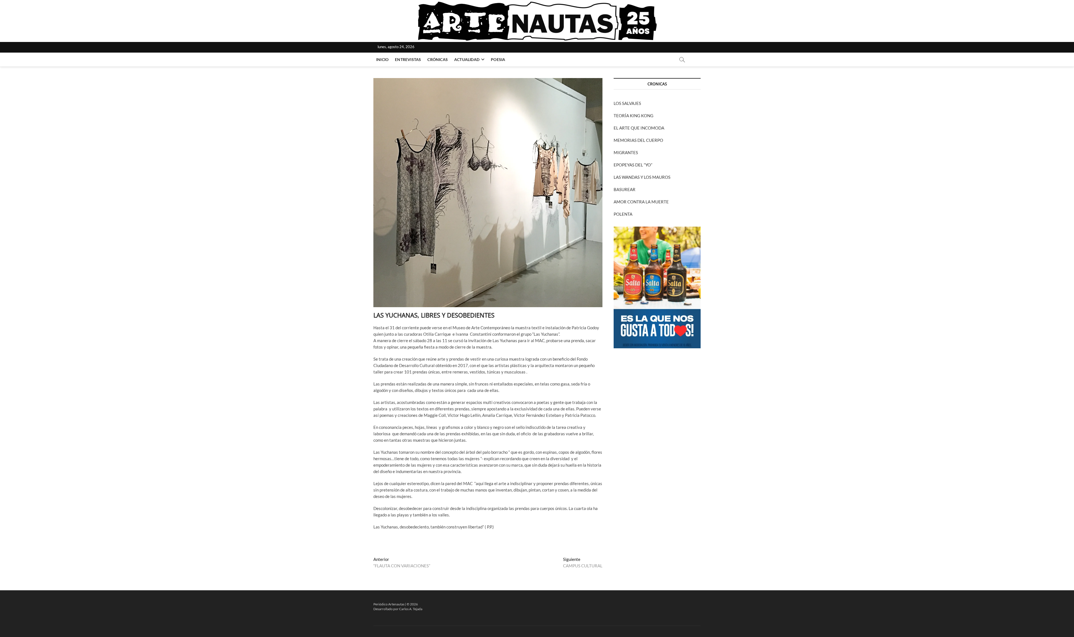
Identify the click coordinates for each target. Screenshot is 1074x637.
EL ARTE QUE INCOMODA (639, 127)
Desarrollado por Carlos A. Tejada (397, 609)
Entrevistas (408, 59)
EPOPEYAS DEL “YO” (633, 164)
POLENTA (623, 214)
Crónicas (437, 59)
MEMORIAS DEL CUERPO (638, 140)
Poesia (498, 59)
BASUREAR (624, 189)
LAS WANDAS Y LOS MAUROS (642, 177)
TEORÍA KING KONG (633, 115)
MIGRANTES (626, 152)
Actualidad (466, 59)
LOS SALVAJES (627, 103)
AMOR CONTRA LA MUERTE (641, 201)
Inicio (382, 59)
